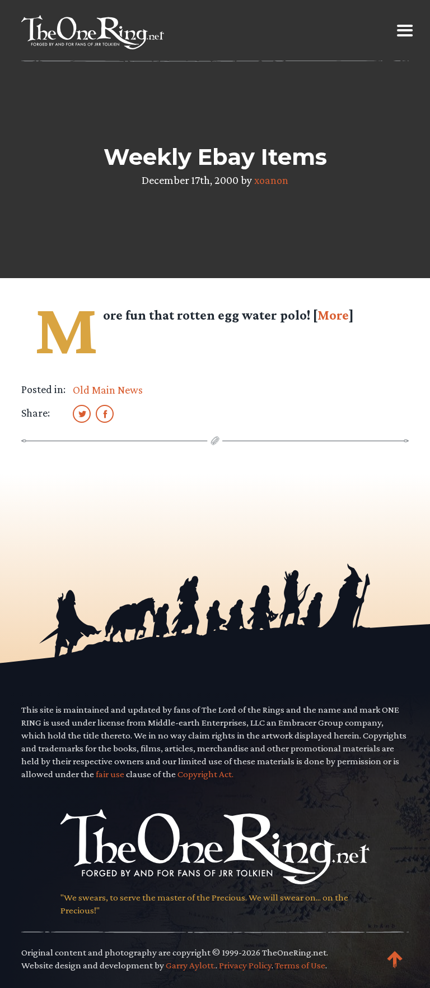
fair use (110, 774)
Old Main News (108, 390)
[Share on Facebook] (105, 413)
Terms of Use (300, 965)
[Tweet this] (82, 413)
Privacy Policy (245, 965)
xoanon (271, 180)
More (333, 314)
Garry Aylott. (191, 965)
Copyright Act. (205, 774)
